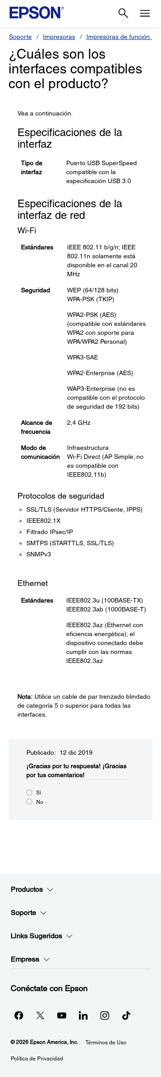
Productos (27, 889)
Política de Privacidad (37, 1059)
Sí (38, 793)
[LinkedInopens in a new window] (83, 1015)
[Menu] (145, 13)
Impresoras (59, 36)
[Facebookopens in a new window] (19, 1015)
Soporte (20, 36)
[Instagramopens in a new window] (105, 1015)
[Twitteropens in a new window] (40, 1015)
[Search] (123, 13)
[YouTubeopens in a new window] (62, 1015)
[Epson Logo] (36, 12)
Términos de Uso (106, 1042)
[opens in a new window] (126, 1015)
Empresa (25, 959)
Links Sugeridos (36, 936)
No (39, 802)
